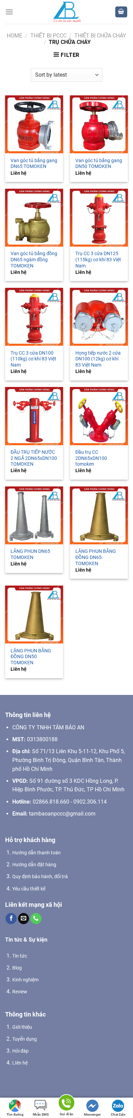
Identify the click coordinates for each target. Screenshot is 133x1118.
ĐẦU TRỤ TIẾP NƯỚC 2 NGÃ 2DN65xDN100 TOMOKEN (34, 458)
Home (14, 35)
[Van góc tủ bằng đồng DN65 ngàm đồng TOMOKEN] (34, 218)
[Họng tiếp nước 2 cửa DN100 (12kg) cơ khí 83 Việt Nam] (99, 317)
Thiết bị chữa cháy (100, 35)
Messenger (92, 1114)
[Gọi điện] (66, 1104)
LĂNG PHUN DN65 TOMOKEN (30, 554)
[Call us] (36, 919)
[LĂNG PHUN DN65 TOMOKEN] (34, 515)
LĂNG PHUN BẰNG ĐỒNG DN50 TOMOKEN (31, 656)
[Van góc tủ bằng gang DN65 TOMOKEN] (34, 124)
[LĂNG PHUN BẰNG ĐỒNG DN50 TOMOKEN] (34, 614)
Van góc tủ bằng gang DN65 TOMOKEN (34, 163)
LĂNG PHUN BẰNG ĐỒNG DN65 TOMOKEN (95, 557)
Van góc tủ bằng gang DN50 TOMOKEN (98, 163)
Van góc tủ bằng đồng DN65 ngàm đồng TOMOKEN (34, 259)
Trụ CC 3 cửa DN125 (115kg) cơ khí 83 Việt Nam (98, 259)
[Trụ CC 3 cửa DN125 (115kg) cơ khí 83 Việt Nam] (99, 218)
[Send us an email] (23, 919)
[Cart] (121, 12)
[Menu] (9, 11)
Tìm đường (15, 1114)
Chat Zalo (118, 1114)
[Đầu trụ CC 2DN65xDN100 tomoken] (99, 416)
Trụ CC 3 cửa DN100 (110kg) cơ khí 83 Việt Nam (33, 359)
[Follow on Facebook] (11, 919)
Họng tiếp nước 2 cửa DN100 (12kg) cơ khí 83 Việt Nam (98, 359)
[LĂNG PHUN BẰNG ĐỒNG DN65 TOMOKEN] (99, 515)
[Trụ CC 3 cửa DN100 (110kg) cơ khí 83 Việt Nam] (34, 317)
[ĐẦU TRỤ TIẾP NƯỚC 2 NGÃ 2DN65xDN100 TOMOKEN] (34, 416)
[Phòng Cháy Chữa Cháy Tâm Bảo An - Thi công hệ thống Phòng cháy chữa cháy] (66, 12)
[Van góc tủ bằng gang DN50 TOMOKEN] (99, 124)
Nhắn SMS (41, 1114)
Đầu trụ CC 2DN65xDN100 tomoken (91, 458)
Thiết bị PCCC (48, 35)
